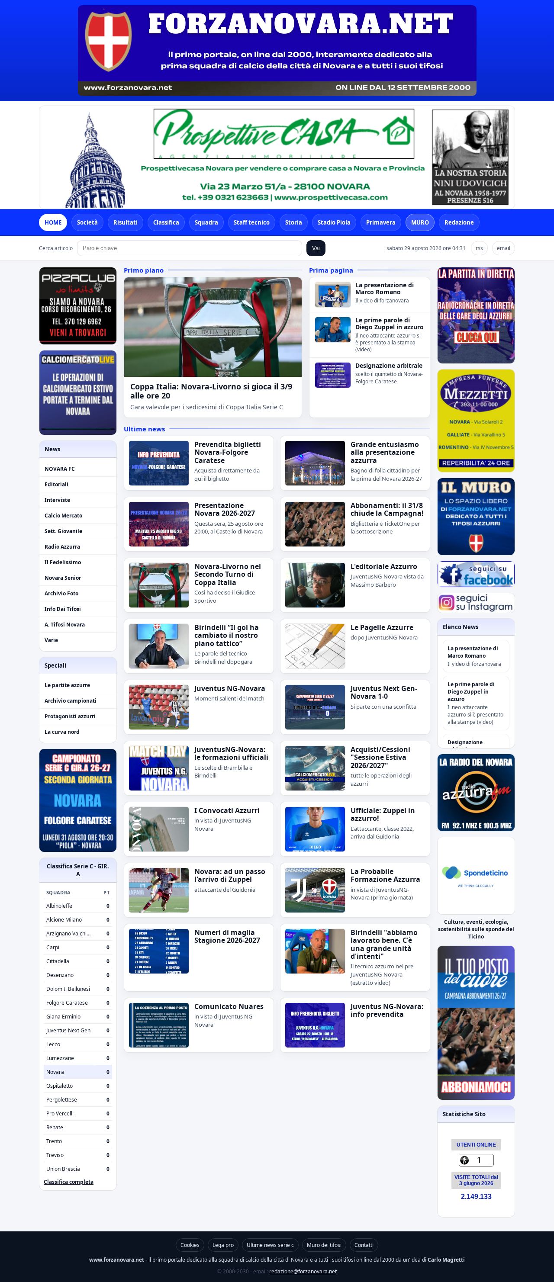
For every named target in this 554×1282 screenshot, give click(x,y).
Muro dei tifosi (324, 1245)
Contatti (364, 1245)
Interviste (57, 500)
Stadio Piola (334, 222)
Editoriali (56, 484)
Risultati (125, 222)
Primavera (381, 222)
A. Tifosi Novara (65, 624)
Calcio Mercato (63, 515)
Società (87, 222)
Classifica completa (68, 1182)
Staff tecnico (252, 222)
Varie (51, 640)
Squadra (206, 222)
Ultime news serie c (270, 1245)
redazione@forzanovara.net (303, 1271)
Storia (293, 222)
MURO (420, 222)
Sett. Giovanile (63, 531)
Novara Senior (63, 578)
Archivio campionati (71, 700)
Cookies (190, 1245)
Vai (316, 248)
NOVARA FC (60, 468)
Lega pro (223, 1245)
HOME (53, 222)
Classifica (166, 222)
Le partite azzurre (67, 685)
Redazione (459, 222)
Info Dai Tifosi (63, 609)
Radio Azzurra (62, 546)
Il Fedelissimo (63, 562)
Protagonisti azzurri (70, 716)
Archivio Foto (61, 593)
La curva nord (62, 732)
